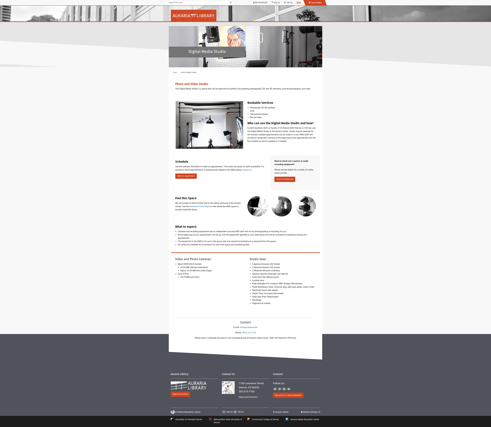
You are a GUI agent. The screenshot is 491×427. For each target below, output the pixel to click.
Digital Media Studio (207, 51)
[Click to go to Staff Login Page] (319, 412)
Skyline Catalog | (310, 412)
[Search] (231, 2)
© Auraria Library (280, 412)
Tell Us (289, 2)
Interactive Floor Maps (199, 206)
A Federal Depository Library (187, 412)
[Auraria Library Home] (193, 15)
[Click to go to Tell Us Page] (235, 412)
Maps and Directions (248, 397)
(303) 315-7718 (249, 332)
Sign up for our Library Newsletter (288, 395)
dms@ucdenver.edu (249, 327)
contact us (246, 170)
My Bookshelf (260, 2)
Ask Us (276, 2)
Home (175, 72)
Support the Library (180, 394)
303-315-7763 (246, 391)
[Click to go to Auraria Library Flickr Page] (284, 389)
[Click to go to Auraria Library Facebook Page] (275, 389)
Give (299, 2)
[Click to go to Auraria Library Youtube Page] (280, 389)
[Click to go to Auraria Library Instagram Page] (289, 389)
